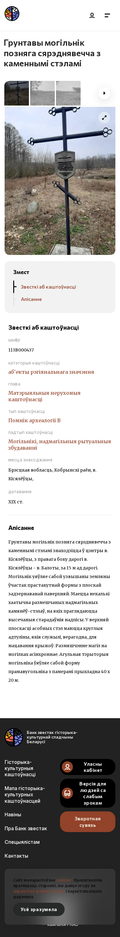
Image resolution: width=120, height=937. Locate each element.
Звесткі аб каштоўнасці (48, 286)
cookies (64, 880)
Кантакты (16, 856)
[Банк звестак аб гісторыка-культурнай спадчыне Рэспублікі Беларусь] (12, 15)
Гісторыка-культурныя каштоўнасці (20, 768)
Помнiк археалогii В (34, 420)
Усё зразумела (39, 909)
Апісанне (31, 299)
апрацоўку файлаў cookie (39, 891)
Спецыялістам (22, 842)
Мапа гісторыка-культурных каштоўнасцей (25, 794)
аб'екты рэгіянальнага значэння (51, 372)
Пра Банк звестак (26, 828)
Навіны (13, 814)
